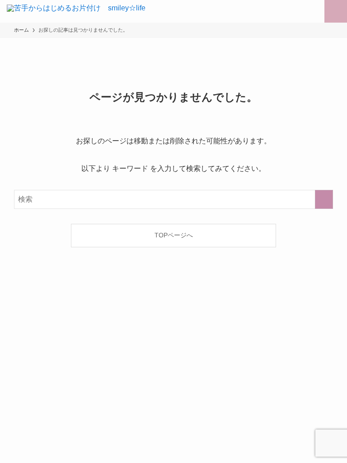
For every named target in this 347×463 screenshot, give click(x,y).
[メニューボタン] (335, 11)
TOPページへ (174, 235)
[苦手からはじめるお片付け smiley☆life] (76, 11)
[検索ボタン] (313, 11)
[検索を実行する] (324, 199)
